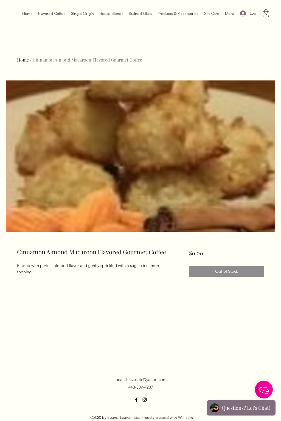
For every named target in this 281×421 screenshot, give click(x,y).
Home (23, 60)
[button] (266, 13)
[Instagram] (144, 399)
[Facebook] (136, 399)
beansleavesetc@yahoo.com (141, 379)
